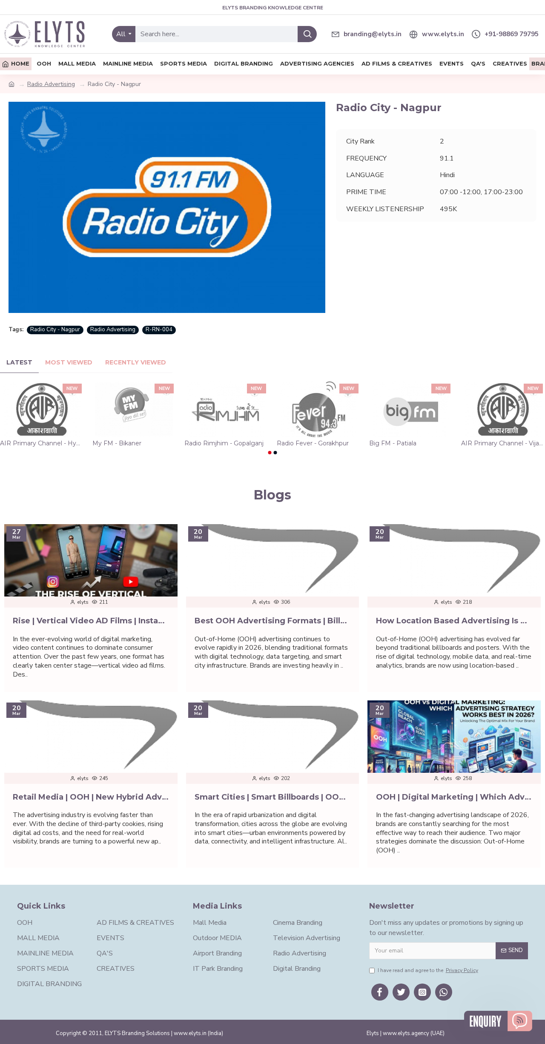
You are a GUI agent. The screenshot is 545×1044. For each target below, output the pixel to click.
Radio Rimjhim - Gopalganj (224, 443)
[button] (270, 452)
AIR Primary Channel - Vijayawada (503, 443)
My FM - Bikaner (116, 443)
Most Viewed (68, 362)
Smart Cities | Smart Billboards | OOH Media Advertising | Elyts (273, 797)
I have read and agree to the (428, 970)
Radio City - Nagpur (55, 329)
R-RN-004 (159, 329)
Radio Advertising (51, 84)
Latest (19, 362)
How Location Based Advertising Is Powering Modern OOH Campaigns (454, 620)
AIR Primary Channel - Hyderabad (42, 443)
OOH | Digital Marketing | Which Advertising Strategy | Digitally (454, 797)
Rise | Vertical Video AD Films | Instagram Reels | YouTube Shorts (91, 620)
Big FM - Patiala (392, 443)
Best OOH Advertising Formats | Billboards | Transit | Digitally (273, 620)
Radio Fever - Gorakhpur (313, 443)
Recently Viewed (135, 362)
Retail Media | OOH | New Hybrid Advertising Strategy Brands (91, 797)
